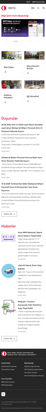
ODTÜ (28, 2)
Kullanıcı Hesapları (8, 96)
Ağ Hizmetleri (33, 96)
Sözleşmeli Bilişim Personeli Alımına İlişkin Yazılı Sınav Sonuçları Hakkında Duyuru (21, 159)
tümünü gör (7, 214)
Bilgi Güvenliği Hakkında (32, 366)
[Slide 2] (15, 41)
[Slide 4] (30, 41)
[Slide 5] (37, 41)
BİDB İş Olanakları (7, 385)
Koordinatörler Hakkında (9, 366)
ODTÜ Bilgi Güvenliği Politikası (33, 369)
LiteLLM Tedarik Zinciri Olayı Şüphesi (30, 267)
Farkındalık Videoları (30, 373)
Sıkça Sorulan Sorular (33, 67)
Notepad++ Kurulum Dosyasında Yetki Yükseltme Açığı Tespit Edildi (29, 305)
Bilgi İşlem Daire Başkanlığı (15, 15)
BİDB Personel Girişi (38, 2)
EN (32, 8)
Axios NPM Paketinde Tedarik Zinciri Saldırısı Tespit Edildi (30, 234)
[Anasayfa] (8, 8)
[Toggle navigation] (43, 8)
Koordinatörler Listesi (8, 369)
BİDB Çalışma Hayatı (8, 382)
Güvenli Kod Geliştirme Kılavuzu (34, 376)
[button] (3, 28)
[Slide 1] (8, 41)
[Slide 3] (23, 41)
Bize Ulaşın (9, 67)
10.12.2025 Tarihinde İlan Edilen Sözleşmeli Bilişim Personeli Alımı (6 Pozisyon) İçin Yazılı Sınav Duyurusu (22, 187)
